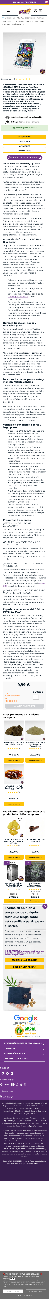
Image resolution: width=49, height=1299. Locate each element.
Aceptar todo (13, 1291)
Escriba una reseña (24, 967)
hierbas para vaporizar (18, 296)
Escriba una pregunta (24, 960)
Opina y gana (8, 79)
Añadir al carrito (24, 706)
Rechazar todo (35, 1291)
